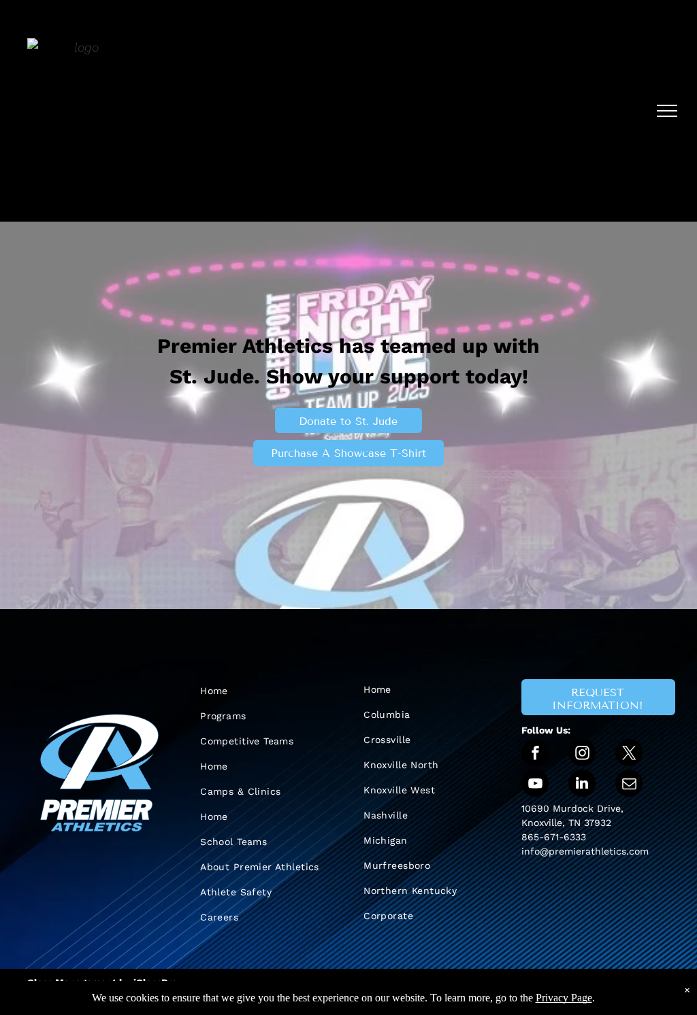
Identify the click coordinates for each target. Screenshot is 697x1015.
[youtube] (535, 785)
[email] (629, 785)
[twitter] (629, 754)
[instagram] (582, 754)
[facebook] (535, 754)
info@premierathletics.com (585, 851)
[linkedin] (582, 785)
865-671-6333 (553, 836)
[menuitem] (267, 691)
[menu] (667, 110)
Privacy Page (564, 997)
